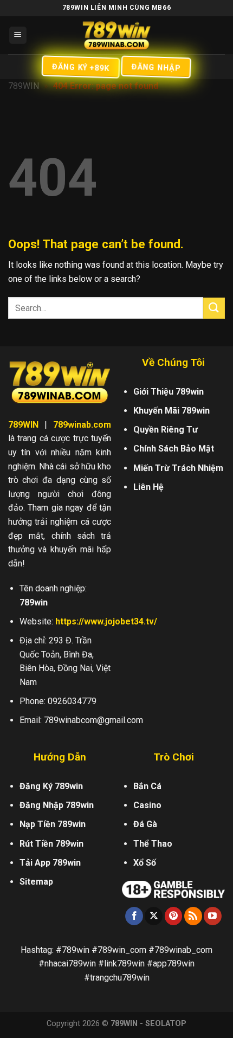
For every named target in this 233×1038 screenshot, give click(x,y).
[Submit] (214, 308)
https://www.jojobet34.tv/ (106, 621)
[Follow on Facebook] (134, 916)
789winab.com (82, 425)
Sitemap (36, 881)
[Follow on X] (154, 916)
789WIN (23, 86)
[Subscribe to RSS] (193, 916)
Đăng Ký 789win (51, 786)
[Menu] (18, 35)
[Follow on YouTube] (213, 916)
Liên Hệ (148, 487)
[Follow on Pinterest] (174, 916)
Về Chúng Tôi (173, 362)
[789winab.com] (116, 35)
